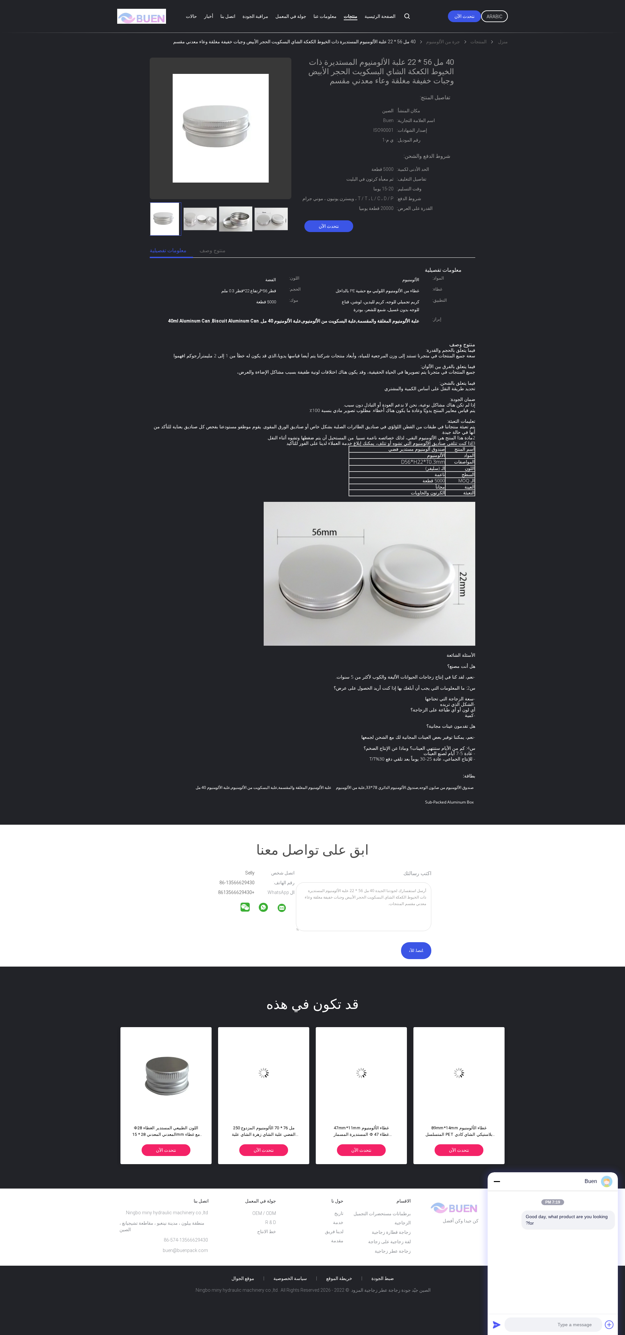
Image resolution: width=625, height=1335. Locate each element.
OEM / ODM (264, 1213)
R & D (270, 1222)
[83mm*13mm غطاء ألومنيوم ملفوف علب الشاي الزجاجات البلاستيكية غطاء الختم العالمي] (459, 1072)
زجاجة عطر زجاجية (393, 1251)
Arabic (494, 16)
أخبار (208, 16)
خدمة (338, 1222)
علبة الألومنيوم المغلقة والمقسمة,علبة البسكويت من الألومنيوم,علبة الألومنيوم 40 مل (263, 787)
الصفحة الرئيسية (380, 16)
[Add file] (609, 1324)
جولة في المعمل (290, 16)
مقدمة (337, 1240)
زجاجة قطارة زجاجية (391, 1232)
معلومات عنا (325, 16)
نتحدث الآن (464, 16)
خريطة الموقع (339, 1278)
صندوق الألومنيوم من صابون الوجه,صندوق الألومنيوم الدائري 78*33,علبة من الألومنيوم (405, 787)
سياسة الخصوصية (290, 1278)
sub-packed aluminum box (449, 802)
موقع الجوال (242, 1278)
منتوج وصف (213, 250)
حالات (191, 16)
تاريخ (338, 1213)
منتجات (350, 16)
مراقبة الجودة (255, 16)
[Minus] (497, 1181)
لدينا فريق (334, 1231)
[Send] (497, 1324)
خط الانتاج (266, 1231)
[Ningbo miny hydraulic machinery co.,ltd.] (286, 909)
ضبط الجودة (382, 1278)
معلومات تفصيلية (168, 250)
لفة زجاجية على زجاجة (389, 1241)
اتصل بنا (227, 16)
